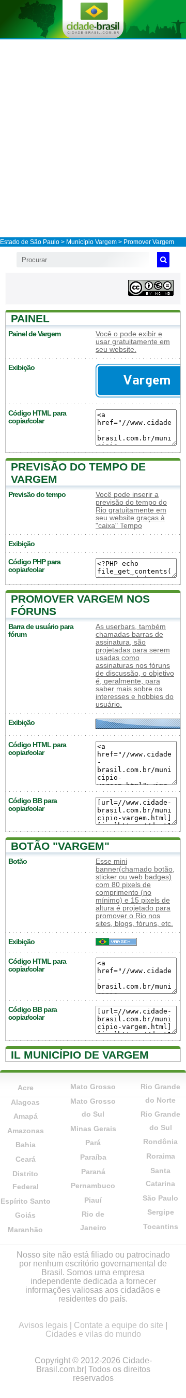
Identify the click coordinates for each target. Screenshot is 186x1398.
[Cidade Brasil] (93, 19)
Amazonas (25, 1130)
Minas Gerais (93, 1128)
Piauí (93, 1200)
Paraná (93, 1171)
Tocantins (160, 1226)
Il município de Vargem (80, 1055)
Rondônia (160, 1141)
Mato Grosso (93, 1086)
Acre (26, 1087)
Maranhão (25, 1229)
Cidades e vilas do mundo (93, 1334)
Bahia (26, 1144)
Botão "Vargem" (60, 846)
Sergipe (160, 1212)
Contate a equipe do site (118, 1325)
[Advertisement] (93, 138)
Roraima (160, 1156)
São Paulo (160, 1198)
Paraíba (93, 1157)
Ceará (26, 1159)
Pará (93, 1142)
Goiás (25, 1215)
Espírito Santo (26, 1201)
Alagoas (25, 1102)
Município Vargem (91, 242)
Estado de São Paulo (29, 242)
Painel (30, 318)
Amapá (25, 1116)
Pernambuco (93, 1185)
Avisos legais (43, 1325)
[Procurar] (163, 259)
